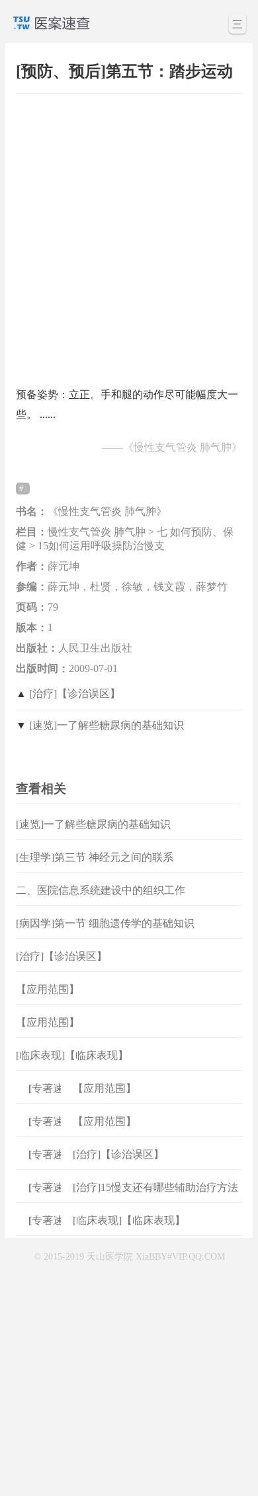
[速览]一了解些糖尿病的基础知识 (106, 725)
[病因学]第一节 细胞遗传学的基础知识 (105, 923)
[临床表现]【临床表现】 (72, 1055)
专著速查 (50, 1088)
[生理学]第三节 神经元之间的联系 (94, 857)
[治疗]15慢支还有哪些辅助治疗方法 (155, 1187)
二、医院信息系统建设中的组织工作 (100, 890)
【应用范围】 (47, 989)
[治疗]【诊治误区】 (74, 693)
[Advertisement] (129, 233)
